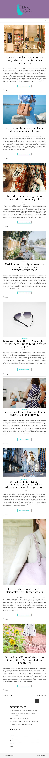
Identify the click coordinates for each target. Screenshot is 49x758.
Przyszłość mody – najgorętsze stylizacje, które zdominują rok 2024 (24, 198)
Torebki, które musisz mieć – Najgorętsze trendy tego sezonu (24, 590)
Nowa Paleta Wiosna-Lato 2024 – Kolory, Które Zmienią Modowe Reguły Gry (24, 659)
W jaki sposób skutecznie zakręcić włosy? (19, 718)
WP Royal (12, 755)
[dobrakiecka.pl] (24, 9)
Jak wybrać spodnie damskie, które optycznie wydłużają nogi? (23, 710)
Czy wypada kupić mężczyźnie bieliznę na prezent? (21, 724)
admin (6, 90)
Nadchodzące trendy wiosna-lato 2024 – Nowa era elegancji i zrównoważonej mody (24, 266)
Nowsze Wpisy (41, 695)
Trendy (11, 746)
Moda (11, 737)
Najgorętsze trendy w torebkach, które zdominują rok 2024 (24, 129)
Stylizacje (12, 743)
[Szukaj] (37, 701)
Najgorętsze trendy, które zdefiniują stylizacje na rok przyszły (25, 413)
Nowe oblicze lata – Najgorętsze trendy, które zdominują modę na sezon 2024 (24, 60)
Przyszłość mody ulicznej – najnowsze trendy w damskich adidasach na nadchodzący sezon (24, 484)
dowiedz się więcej (24, 86)
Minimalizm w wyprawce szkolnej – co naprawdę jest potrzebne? (24, 721)
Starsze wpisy (8, 695)
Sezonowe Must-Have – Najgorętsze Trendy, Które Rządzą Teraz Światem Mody (24, 343)
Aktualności (24, 55)
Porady (11, 740)
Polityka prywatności (41, 755)
